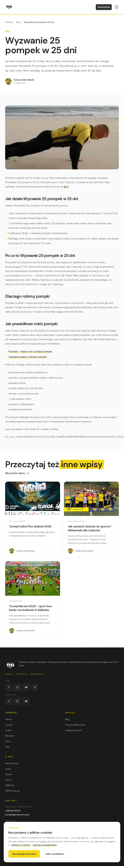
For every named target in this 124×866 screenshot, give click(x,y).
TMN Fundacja (12, 790)
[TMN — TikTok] (34, 687)
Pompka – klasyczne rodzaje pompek (30, 351)
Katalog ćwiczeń (73, 730)
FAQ (7, 746)
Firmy (7, 741)
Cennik (8, 724)
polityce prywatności (45, 845)
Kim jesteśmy (11, 763)
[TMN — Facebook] (8, 687)
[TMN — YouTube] (26, 687)
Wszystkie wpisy (15, 473)
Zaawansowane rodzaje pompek (27, 357)
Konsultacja (104, 7)
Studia (8, 774)
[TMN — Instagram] (17, 687)
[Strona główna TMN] (9, 7)
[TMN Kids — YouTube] (26, 701)
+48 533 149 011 (13, 810)
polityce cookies (20, 845)
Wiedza (9, 22)
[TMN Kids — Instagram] (17, 701)
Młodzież (9, 735)
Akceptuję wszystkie (24, 853)
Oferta (8, 719)
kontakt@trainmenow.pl (17, 814)
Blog (18, 22)
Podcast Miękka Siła (75, 724)
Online (8, 730)
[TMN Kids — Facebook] (8, 701)
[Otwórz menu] (116, 7)
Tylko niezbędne (54, 853)
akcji (66, 186)
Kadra (8, 768)
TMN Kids (9, 785)
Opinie (8, 779)
